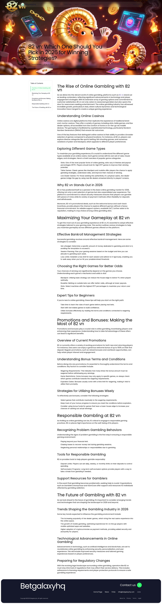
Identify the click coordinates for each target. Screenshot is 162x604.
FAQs (113, 592)
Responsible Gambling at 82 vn (40, 103)
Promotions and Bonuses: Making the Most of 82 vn (41, 99)
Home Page (97, 592)
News (107, 592)
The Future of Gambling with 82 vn (41, 107)
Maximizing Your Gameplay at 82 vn (41, 94)
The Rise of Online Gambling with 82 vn (41, 88)
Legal (139, 598)
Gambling (32, 40)
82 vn (121, 95)
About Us (122, 598)
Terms (134, 598)
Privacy (129, 598)
